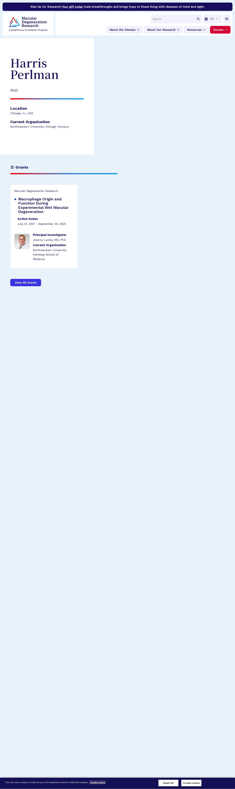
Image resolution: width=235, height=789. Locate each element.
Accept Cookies (191, 783)
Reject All (168, 783)
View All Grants (25, 282)
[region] (117, 783)
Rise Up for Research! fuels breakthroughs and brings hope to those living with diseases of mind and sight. (118, 6)
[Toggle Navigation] (227, 18)
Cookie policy (97, 782)
